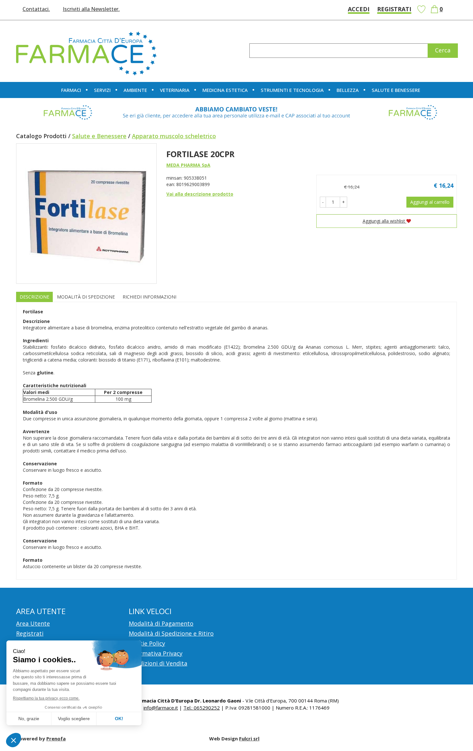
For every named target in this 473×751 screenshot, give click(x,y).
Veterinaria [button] (175, 90)
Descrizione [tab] (34, 297)
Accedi (358, 9)
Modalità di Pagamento (161, 623)
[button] (323, 202)
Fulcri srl (249, 738)
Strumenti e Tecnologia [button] (292, 90)
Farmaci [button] (71, 90)
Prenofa (56, 738)
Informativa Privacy (155, 653)
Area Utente (33, 623)
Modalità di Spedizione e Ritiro (171, 633)
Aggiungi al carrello (430, 202)
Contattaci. (36, 9)
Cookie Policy (147, 643)
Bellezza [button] (348, 90)
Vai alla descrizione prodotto (199, 194)
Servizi (102, 90)
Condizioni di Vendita (158, 663)
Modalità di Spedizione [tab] (86, 297)
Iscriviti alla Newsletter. (91, 9)
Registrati (394, 9)
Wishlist (421, 9)
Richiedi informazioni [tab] (149, 297)
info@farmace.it (161, 707)
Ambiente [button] (135, 90)
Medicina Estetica (225, 90)
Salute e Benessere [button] (396, 90)
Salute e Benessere (99, 136)
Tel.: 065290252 (201, 707)
